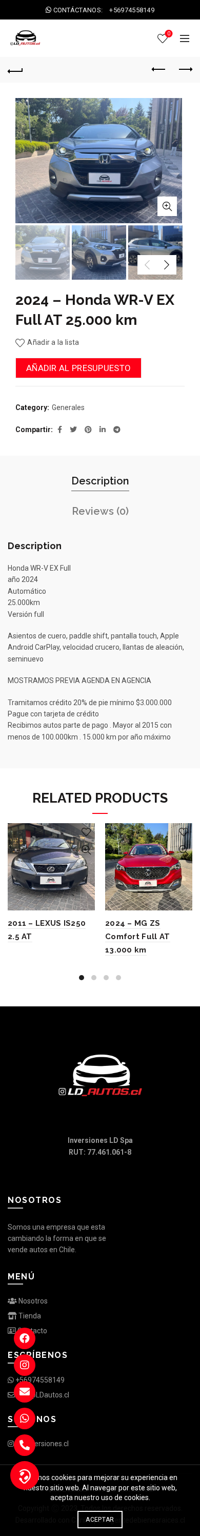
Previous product (159, 70)
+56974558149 (39, 1380)
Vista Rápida (86, 850)
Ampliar (167, 206)
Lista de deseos (168, 33)
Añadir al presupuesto (78, 368)
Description (100, 481)
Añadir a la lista (53, 342)
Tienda (29, 1316)
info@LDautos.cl (42, 1395)
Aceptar (100, 1519)
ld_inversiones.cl (41, 1444)
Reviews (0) (100, 511)
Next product (184, 70)
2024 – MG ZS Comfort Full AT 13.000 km (137, 937)
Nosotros (32, 1301)
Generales (68, 407)
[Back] (15, 70)
